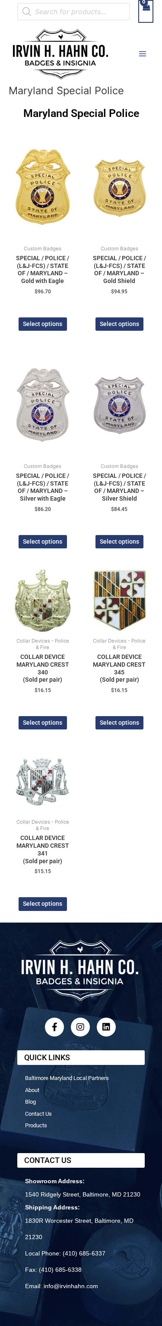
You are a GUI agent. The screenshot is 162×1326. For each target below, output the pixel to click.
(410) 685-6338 (60, 1269)
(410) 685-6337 (84, 1253)
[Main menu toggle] (142, 54)
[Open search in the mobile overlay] (73, 11)
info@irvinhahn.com (71, 1286)
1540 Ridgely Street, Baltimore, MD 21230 (82, 1194)
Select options (42, 323)
